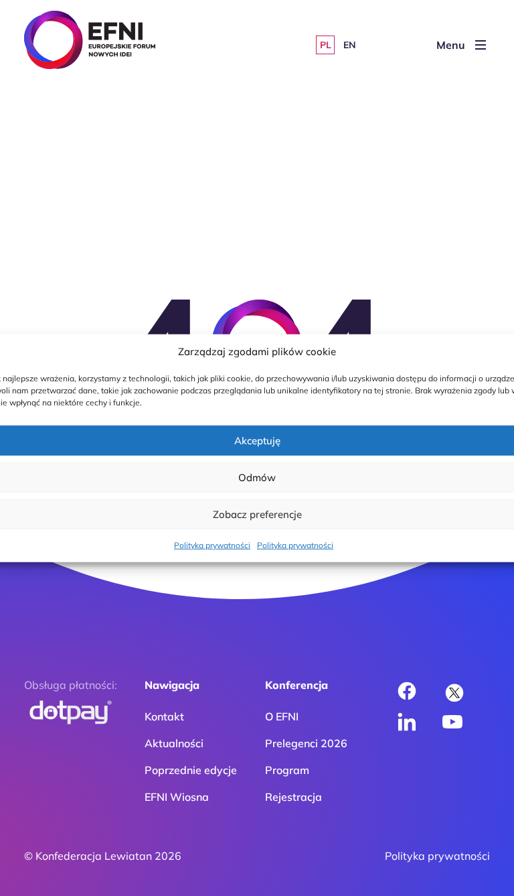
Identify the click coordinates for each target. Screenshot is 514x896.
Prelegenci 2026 (306, 743)
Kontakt (164, 716)
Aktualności (174, 743)
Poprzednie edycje (191, 770)
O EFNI (281, 716)
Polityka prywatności (212, 545)
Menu (450, 45)
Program (287, 770)
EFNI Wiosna (177, 797)
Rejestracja (293, 797)
